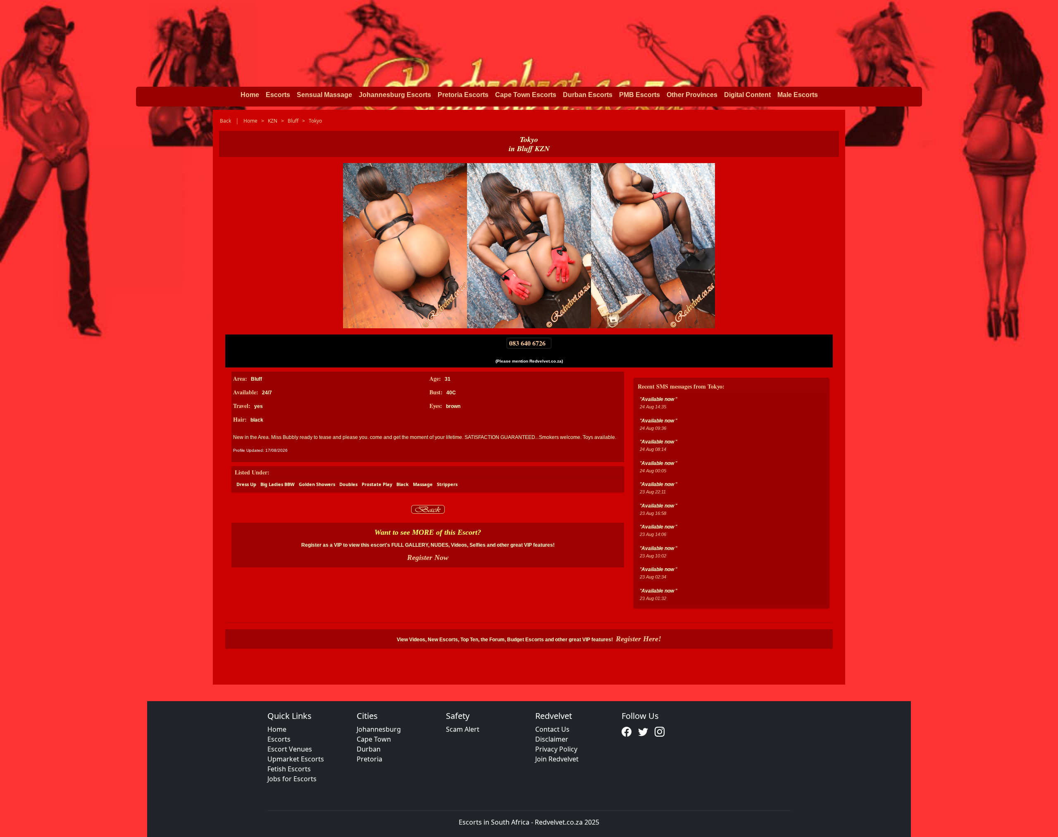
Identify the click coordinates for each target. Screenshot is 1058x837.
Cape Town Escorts (525, 94)
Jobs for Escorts (292, 778)
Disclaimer (551, 739)
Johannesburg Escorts (395, 94)
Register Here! (638, 639)
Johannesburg (379, 729)
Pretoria (369, 758)
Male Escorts (797, 94)
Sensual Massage (324, 94)
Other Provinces (692, 94)
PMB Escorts (639, 94)
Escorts (278, 94)
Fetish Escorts (289, 768)
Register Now (427, 557)
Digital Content (747, 94)
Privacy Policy (556, 749)
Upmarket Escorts (295, 758)
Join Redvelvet (557, 758)
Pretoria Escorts (463, 94)
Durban (369, 749)
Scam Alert (462, 729)
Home (250, 94)
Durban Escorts (587, 94)
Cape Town (374, 739)
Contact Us (552, 729)
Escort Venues (289, 749)
